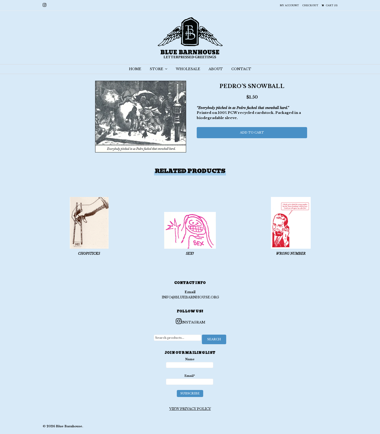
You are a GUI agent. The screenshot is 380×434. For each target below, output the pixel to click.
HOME (135, 69)
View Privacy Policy (190, 409)
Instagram (193, 322)
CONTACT (241, 69)
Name (189, 359)
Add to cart (252, 132)
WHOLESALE (188, 69)
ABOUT (216, 69)
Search (214, 339)
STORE (157, 69)
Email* (189, 376)
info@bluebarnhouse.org (190, 297)
